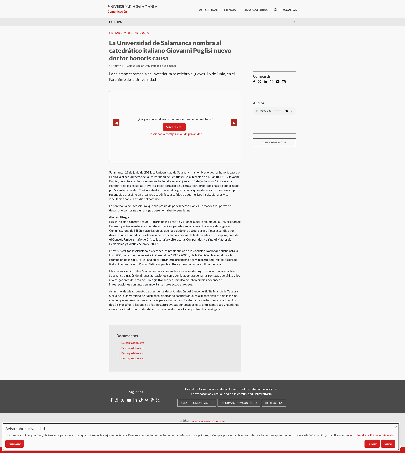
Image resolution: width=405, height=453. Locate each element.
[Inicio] (134, 9)
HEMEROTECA (274, 402)
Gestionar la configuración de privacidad (175, 134)
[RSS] (157, 400)
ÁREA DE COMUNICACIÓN (197, 402)
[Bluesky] (146, 400)
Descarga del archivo (132, 342)
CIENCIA (230, 10)
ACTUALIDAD (208, 10)
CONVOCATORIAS (254, 10)
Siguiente (234, 122)
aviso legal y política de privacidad (372, 435)
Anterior (116, 122)
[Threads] (152, 400)
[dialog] (201, 436)
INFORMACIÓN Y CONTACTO (239, 402)
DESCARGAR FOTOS (274, 142)
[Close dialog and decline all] (396, 425)
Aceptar (388, 443)
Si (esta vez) (174, 127)
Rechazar (372, 443)
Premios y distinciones (129, 33)
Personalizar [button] (15, 443)
